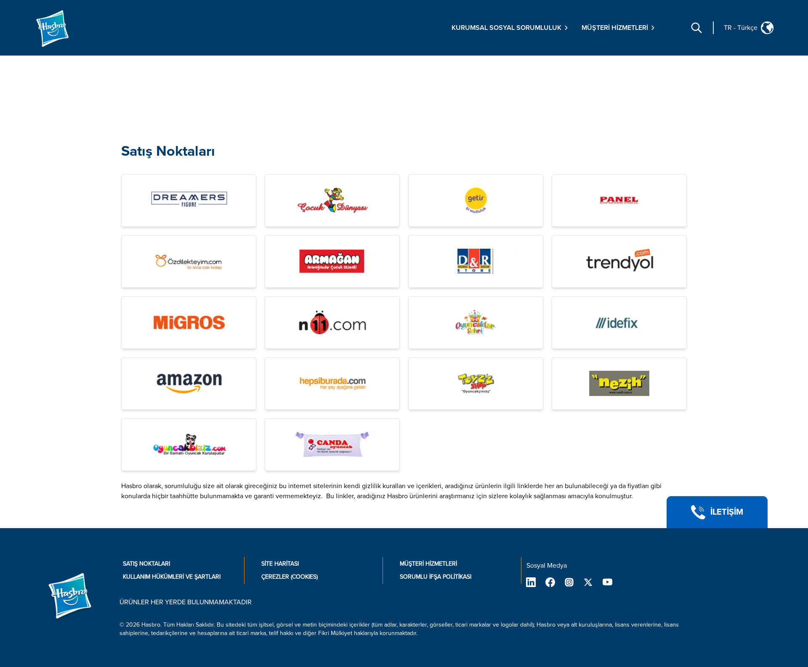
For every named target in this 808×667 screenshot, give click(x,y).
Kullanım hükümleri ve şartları (172, 576)
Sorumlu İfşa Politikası (435, 576)
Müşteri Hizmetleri (428, 563)
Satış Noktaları (168, 151)
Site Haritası (280, 563)
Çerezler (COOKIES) (289, 576)
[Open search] (696, 27)
